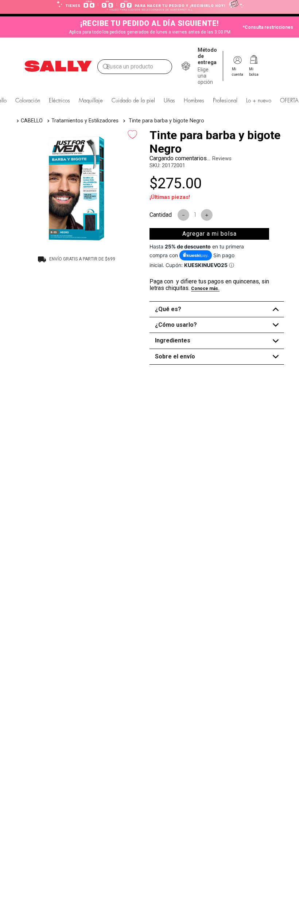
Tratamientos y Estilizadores (85, 121)
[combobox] (135, 67)
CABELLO (32, 121)
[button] (208, 66)
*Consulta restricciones (268, 27)
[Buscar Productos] (105, 67)
